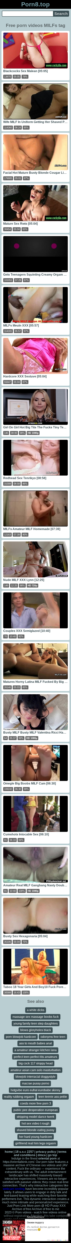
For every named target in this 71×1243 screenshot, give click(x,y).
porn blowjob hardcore (21, 1036)
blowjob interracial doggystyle (35, 1076)
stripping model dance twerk (35, 1116)
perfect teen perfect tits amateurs (35, 1056)
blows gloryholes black (35, 1030)
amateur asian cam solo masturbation (35, 1070)
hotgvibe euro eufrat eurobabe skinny (35, 1090)
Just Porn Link (16, 1205)
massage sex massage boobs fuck (35, 1016)
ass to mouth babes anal (35, 1043)
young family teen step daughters (35, 1023)
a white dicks (35, 1010)
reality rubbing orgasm (19, 1096)
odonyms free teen (53, 1036)
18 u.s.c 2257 (24, 1151)
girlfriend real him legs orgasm (35, 1143)
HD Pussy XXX (55, 1205)
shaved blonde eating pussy (35, 1130)
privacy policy (46, 1151)
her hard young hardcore (35, 1136)
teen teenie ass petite (52, 1096)
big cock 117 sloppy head (36, 1063)
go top (52, 1155)
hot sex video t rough (35, 1123)
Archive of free (41, 1209)
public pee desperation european (35, 1110)
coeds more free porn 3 (35, 1103)
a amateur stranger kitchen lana (35, 1050)
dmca (42, 1155)
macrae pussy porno (35, 1083)
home (9, 1151)
